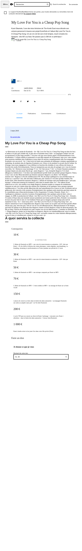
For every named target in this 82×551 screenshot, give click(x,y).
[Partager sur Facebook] (21, 101)
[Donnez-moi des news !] (14, 101)
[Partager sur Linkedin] (34, 101)
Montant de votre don (20, 353)
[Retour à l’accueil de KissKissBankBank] (11, 4)
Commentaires (46, 113)
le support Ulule (30, 14)
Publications (32, 113)
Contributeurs (61, 113)
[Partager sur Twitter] (28, 101)
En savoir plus (15, 137)
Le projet (19, 113)
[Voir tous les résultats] (47, 4)
